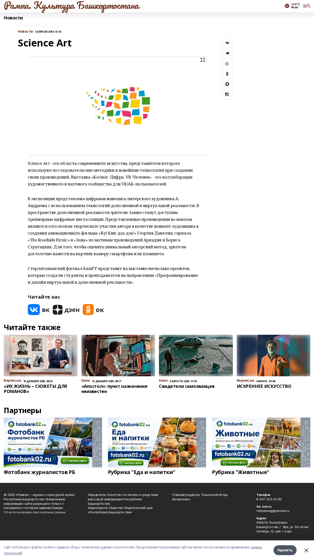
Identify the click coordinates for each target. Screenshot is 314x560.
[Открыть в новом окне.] (39, 309)
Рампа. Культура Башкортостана (71, 5)
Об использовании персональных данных (35, 512)
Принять (285, 550)
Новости (13, 17)
